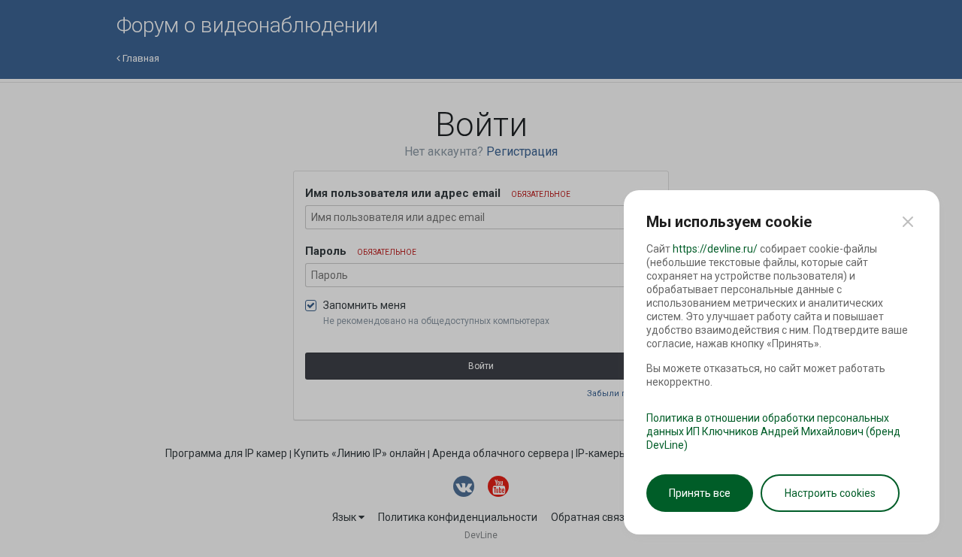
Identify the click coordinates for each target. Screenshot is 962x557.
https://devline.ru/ (715, 249)
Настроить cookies (830, 493)
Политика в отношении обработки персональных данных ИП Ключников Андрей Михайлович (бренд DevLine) (773, 431)
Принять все (700, 493)
